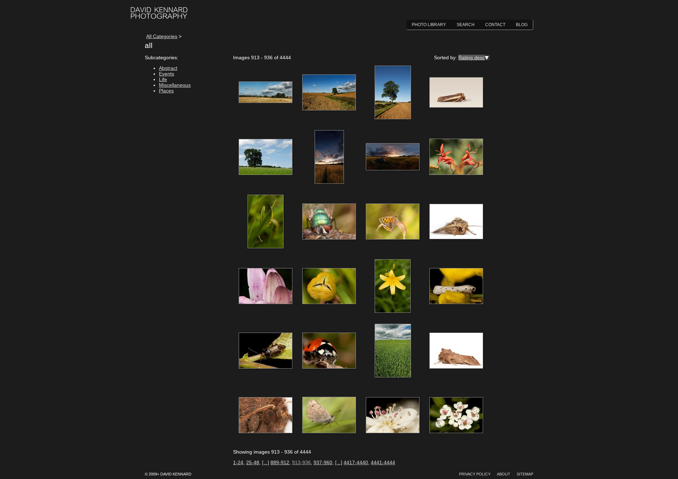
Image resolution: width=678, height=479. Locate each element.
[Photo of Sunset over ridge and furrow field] (392, 157)
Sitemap (525, 474)
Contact (495, 24)
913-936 (301, 462)
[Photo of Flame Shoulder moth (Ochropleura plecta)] (456, 93)
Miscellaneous (175, 85)
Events (166, 74)
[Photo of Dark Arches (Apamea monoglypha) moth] (456, 222)
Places (166, 90)
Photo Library (429, 24)
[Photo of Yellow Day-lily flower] (392, 286)
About (503, 474)
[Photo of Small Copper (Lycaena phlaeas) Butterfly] (329, 415)
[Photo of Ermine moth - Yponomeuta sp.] (456, 286)
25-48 (252, 462)
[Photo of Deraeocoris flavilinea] (265, 351)
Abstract (168, 68)
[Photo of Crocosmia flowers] (456, 157)
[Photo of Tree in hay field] (265, 157)
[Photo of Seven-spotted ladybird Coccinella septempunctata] (329, 351)
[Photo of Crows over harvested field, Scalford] (265, 93)
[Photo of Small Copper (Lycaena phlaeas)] (392, 222)
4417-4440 (356, 462)
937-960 (323, 462)
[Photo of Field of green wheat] (392, 351)
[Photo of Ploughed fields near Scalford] (329, 93)
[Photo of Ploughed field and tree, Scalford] (392, 93)
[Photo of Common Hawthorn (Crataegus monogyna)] (392, 415)
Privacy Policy (474, 474)
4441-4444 (383, 462)
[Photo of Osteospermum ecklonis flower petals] (265, 286)
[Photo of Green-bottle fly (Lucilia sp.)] (329, 222)
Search (466, 24)
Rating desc (471, 57)
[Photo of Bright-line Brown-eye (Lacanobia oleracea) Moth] (456, 351)
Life (163, 79)
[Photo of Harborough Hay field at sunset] (329, 157)
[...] (265, 462)
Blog (522, 24)
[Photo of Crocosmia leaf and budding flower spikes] (265, 222)
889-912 (279, 462)
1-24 (238, 462)
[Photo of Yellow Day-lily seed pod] (329, 286)
